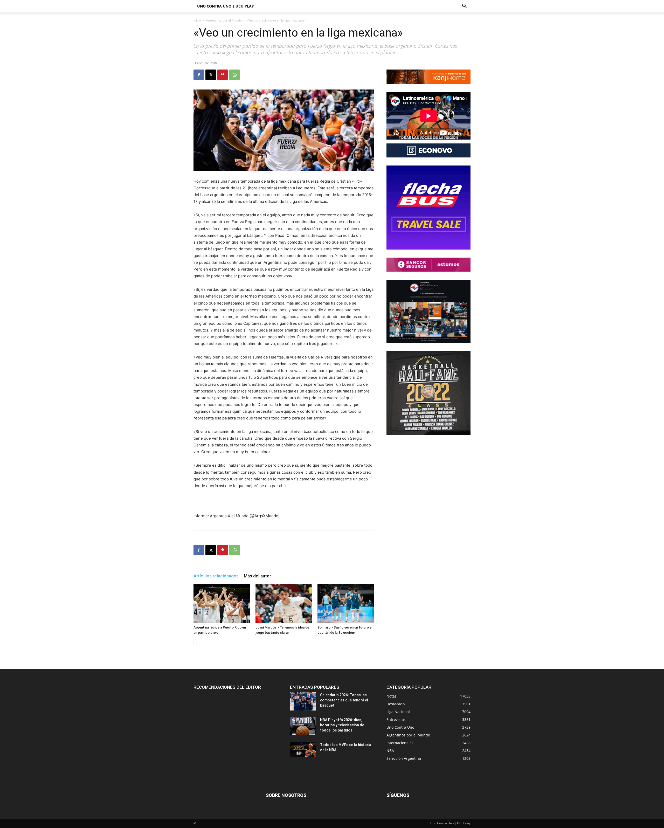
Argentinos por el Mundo (224, 20)
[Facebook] (198, 75)
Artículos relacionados (216, 575)
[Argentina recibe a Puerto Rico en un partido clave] (221, 603)
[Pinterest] (222, 75)
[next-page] (205, 643)
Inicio (197, 20)
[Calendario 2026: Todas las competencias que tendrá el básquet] (303, 701)
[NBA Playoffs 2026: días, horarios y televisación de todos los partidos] (303, 726)
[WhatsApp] (234, 75)
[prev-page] (196, 643)
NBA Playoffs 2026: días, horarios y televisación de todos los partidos (342, 725)
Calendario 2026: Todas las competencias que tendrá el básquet (344, 700)
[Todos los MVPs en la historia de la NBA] (303, 749)
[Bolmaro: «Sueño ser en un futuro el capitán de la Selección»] (345, 603)
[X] (210, 75)
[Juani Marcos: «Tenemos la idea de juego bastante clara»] (283, 603)
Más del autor (257, 575)
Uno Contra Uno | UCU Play (225, 6)
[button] (464, 6)
